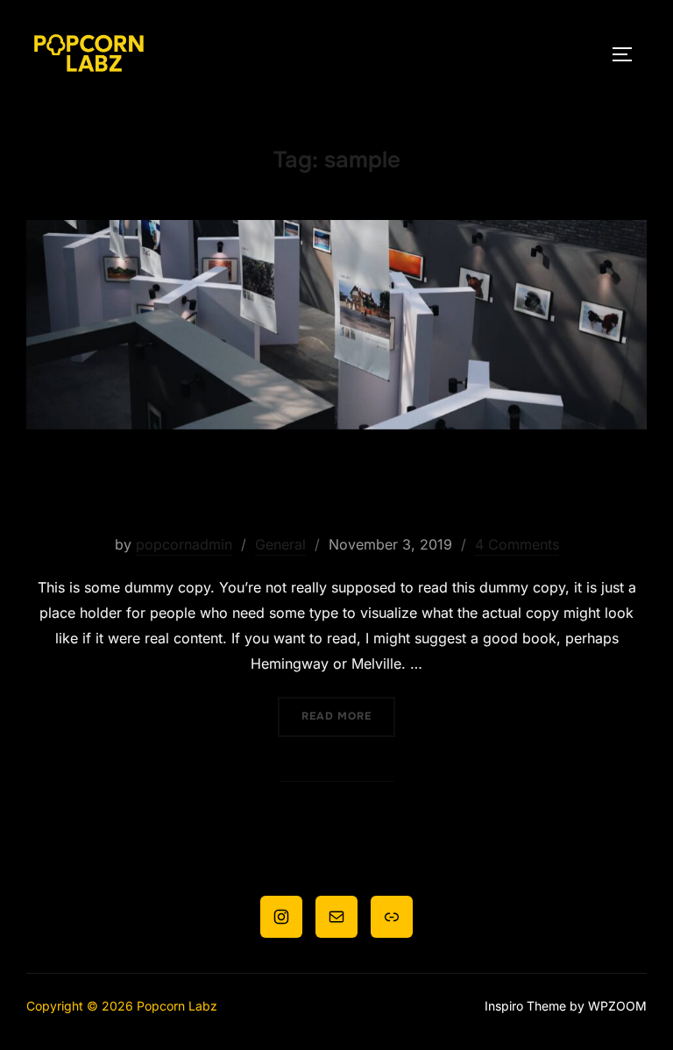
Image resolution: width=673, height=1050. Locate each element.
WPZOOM (617, 1005)
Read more (348, 715)
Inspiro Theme (525, 1005)
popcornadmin (184, 544)
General (280, 544)
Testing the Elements (335, 489)
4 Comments (517, 544)
